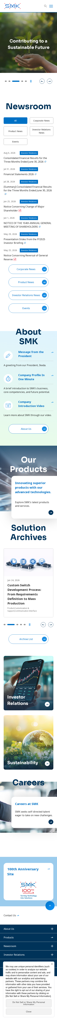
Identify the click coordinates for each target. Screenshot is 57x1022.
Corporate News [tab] (41, 120)
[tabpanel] (28, 232)
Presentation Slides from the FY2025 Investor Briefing (24, 241)
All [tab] (15, 120)
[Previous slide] (42, 81)
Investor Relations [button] (14, 954)
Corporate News (26, 269)
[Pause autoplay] (31, 81)
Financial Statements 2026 (19, 174)
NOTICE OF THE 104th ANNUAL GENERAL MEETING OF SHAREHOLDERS (27, 224)
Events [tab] (15, 141)
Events (26, 308)
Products (9, 937)
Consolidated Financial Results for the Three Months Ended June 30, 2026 (25, 159)
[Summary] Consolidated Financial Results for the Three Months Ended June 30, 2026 (28, 188)
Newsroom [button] (10, 946)
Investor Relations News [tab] (41, 131)
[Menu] (51, 6)
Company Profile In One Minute (31, 377)
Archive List (26, 639)
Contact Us (10, 915)
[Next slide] (49, 81)
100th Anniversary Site (23, 871)
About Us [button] (9, 929)
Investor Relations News (26, 295)
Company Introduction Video (31, 404)
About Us (26, 429)
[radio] (6, 81)
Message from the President (31, 354)
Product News (26, 282)
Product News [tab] (15, 131)
